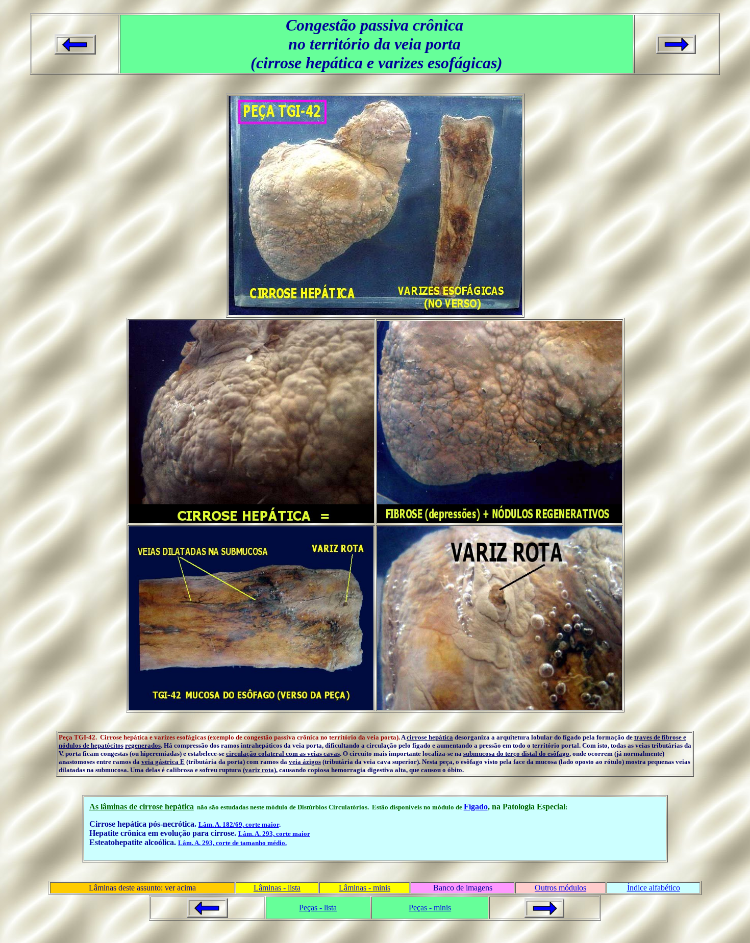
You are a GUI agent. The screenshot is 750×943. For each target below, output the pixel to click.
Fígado (476, 806)
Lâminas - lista (277, 887)
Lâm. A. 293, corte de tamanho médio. (232, 843)
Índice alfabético (653, 887)
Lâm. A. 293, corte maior (274, 833)
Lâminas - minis (364, 887)
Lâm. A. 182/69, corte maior (238, 824)
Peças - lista (318, 907)
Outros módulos (560, 887)
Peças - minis (430, 907)
